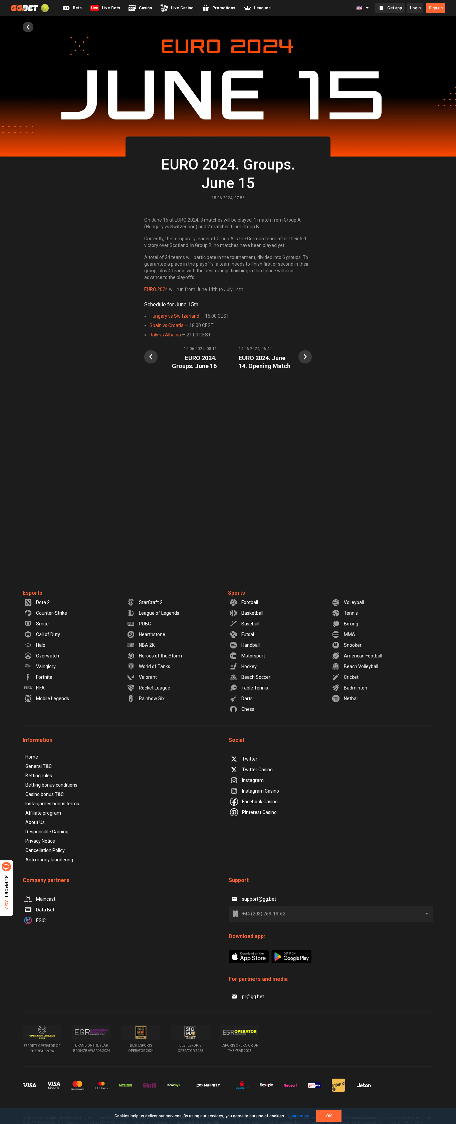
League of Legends (159, 613)
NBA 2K (147, 645)
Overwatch (47, 655)
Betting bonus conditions (51, 785)
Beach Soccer (255, 677)
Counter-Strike (51, 613)
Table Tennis (254, 687)
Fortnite (44, 677)
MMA (349, 634)
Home (31, 757)
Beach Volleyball (361, 666)
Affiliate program (43, 813)
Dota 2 (43, 602)
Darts (247, 698)
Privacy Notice (40, 841)
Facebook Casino (260, 801)
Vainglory (46, 666)
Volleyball (354, 602)
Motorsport (253, 655)
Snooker (353, 645)
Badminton (355, 687)
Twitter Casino (257, 769)
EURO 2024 (156, 289)
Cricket (351, 677)
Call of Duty (48, 634)
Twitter (249, 759)
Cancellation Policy (45, 850)
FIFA (40, 687)
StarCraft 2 (151, 602)
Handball (250, 645)
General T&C (38, 766)
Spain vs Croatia (167, 325)
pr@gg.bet (253, 996)
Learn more (298, 1116)
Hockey (249, 666)
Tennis (351, 613)
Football (249, 602)
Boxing (351, 623)
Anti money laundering (49, 859)
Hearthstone (152, 634)
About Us (35, 822)
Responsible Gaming (46, 831)
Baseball (250, 623)
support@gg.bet (259, 899)
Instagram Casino (260, 791)
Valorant (148, 677)
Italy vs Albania (165, 334)
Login (415, 8)
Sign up (436, 8)
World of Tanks (154, 666)
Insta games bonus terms (52, 803)
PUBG (145, 623)
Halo (40, 645)
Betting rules (38, 775)
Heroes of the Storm (160, 655)
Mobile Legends (52, 698)
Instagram (253, 780)
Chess (247, 709)
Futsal (247, 634)
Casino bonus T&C (44, 794)
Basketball (252, 613)
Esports (32, 593)
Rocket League (154, 687)
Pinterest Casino (259, 812)
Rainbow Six (152, 698)
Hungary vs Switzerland (174, 316)
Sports (236, 593)
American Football (363, 655)
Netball (351, 698)
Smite (42, 623)
